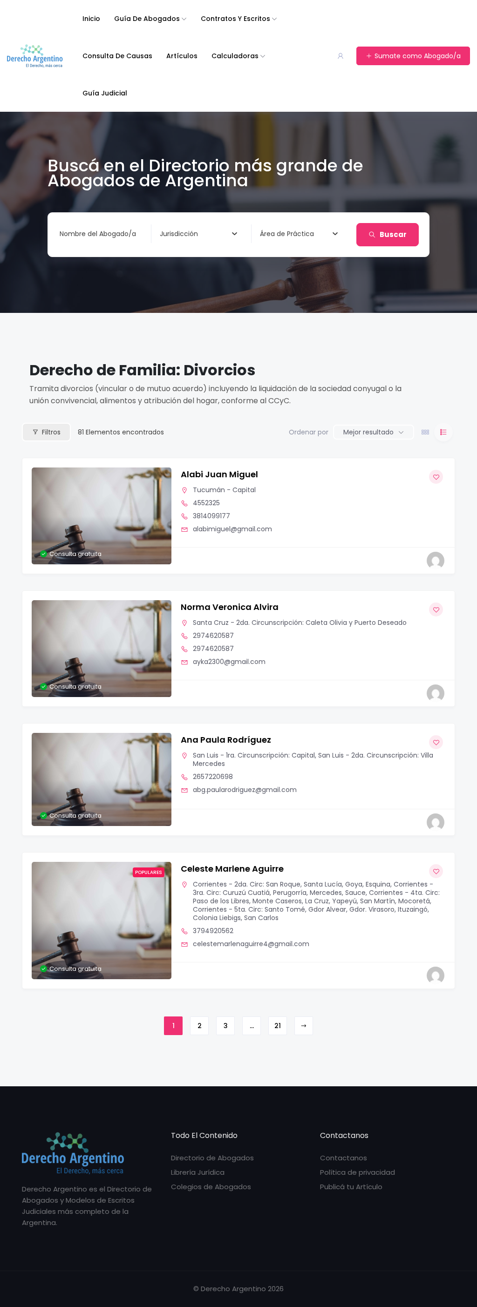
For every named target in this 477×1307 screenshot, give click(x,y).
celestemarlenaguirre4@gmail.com (251, 944)
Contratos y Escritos (235, 18)
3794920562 (213, 931)
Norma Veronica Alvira (230, 607)
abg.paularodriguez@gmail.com (245, 790)
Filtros (51, 432)
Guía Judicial (104, 93)
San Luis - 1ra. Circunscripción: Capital (254, 755)
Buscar (393, 234)
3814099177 (211, 516)
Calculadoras (235, 56)
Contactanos (343, 1158)
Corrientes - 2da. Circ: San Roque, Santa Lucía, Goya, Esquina (291, 884)
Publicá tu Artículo (351, 1187)
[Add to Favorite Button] (436, 477)
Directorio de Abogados (212, 1158)
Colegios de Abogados (211, 1187)
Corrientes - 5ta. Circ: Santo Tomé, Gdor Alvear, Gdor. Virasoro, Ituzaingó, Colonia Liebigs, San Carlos (311, 913)
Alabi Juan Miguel (219, 474)
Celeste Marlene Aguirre (232, 868)
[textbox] (179, 234)
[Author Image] (435, 560)
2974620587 (213, 635)
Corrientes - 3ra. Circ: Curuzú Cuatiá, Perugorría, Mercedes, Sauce (313, 888)
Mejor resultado (368, 432)
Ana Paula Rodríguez (226, 739)
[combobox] (198, 233)
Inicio (91, 18)
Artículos (182, 56)
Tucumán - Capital (224, 489)
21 (277, 1025)
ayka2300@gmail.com (229, 661)
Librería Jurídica (198, 1172)
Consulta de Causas (117, 56)
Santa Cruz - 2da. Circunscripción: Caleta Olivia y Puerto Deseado (300, 622)
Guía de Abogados (147, 18)
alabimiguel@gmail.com (232, 529)
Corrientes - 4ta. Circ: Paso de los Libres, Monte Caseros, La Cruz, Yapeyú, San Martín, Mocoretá (316, 897)
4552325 (206, 503)
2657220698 (213, 776)
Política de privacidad (357, 1172)
